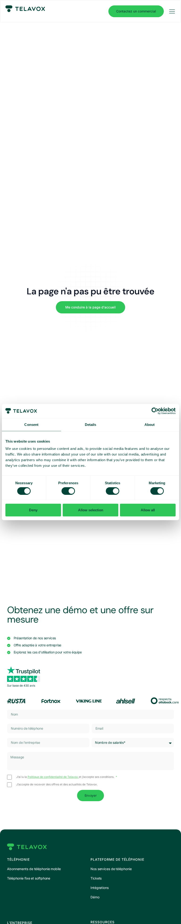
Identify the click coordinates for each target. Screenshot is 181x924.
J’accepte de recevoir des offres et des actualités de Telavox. (57, 784)
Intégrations (99, 888)
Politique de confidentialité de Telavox (53, 777)
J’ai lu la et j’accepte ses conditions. (65, 777)
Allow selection (90, 510)
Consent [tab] (31, 424)
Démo (94, 897)
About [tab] (149, 424)
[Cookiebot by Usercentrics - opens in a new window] (155, 410)
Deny (33, 510)
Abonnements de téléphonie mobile (34, 869)
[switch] (68, 491)
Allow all (148, 510)
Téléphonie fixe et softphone (28, 878)
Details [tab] (90, 424)
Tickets (96, 878)
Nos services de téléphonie (111, 869)
